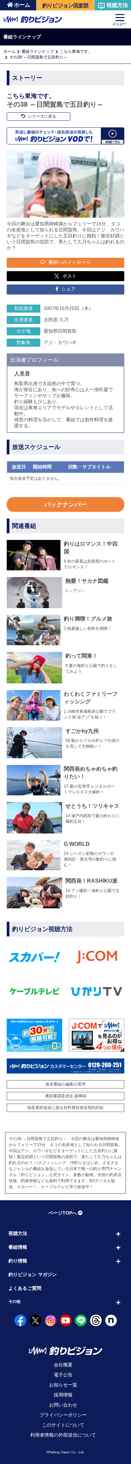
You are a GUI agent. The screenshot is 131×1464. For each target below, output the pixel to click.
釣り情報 (17, 1260)
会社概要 (63, 1364)
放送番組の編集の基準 (65, 1084)
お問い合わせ (63, 1404)
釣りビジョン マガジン (32, 1274)
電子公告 (63, 1374)
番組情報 (17, 1247)
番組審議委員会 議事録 (65, 1096)
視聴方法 (117, 5)
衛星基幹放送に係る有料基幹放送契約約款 (65, 1107)
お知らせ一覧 (63, 1384)
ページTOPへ (62, 1213)
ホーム (22, 5)
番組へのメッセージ (69, 262)
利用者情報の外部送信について (63, 1435)
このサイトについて (63, 1425)
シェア (68, 289)
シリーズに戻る (41, 116)
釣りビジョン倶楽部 (65, 5)
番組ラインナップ (37, 51)
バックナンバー (65, 504)
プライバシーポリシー (63, 1415)
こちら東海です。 (76, 51)
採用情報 (63, 1394)
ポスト (69, 275)
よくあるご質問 (24, 1288)
